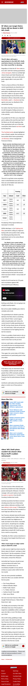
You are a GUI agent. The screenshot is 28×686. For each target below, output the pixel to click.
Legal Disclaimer (6, 684)
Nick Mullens (5, 100)
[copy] (10, 35)
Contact (3, 673)
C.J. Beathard (15, 100)
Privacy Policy (17, 679)
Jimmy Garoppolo (6, 73)
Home (2, 659)
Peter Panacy (6, 32)
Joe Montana (5, 138)
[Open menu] (2, 2)
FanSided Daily (17, 676)
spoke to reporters (8, 495)
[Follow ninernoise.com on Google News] (23, 393)
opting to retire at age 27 (11, 507)
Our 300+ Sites (17, 673)
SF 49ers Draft (9, 659)
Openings (15, 671)
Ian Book (19, 126)
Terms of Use (5, 681)
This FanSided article (7, 132)
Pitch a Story (4, 679)
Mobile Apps (4, 676)
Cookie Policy (17, 681)
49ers (18, 68)
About (3, 671)
